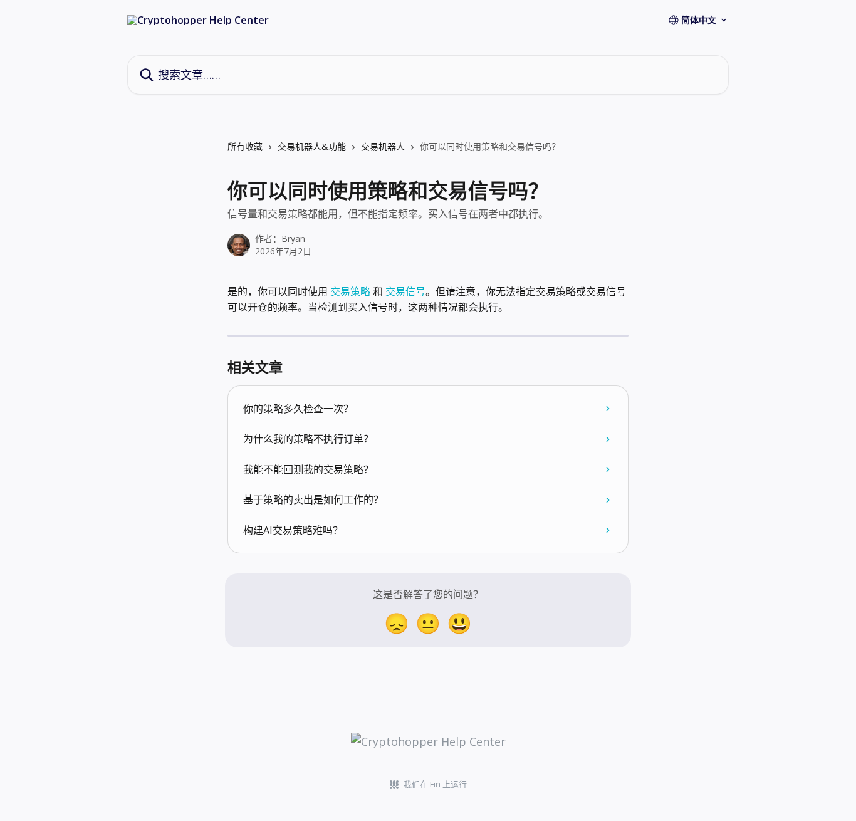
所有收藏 (245, 146)
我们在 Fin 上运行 (435, 784)
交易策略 (350, 291)
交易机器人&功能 (312, 146)
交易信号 (405, 291)
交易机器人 (383, 146)
